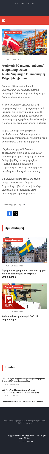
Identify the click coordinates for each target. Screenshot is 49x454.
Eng (22, 4)
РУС (28, 4)
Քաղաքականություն (13, 32)
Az (33, 4)
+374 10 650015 (26, 441)
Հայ (16, 4)
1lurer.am (27, 423)
